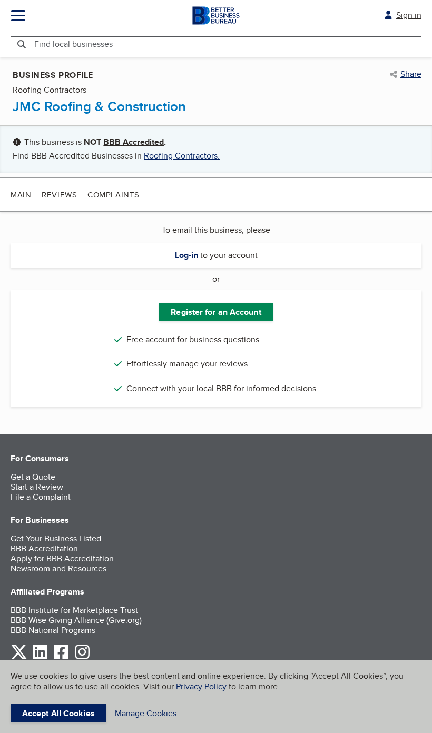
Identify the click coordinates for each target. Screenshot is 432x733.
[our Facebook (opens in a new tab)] (61, 657)
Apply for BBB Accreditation (62, 558)
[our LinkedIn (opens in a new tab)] (40, 657)
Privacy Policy (201, 686)
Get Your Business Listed (56, 538)
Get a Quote (33, 477)
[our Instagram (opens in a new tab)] (82, 657)
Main (21, 194)
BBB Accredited (133, 142)
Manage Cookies (145, 713)
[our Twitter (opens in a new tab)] (19, 657)
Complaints (113, 194)
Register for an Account (216, 312)
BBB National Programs (53, 630)
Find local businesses (73, 44)
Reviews (59, 194)
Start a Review (37, 487)
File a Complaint (41, 497)
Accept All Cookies (58, 713)
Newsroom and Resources (58, 568)
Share (410, 74)
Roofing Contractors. (182, 156)
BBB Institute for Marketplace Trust (74, 610)
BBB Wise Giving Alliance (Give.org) (76, 620)
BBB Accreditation (44, 548)
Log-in (186, 255)
